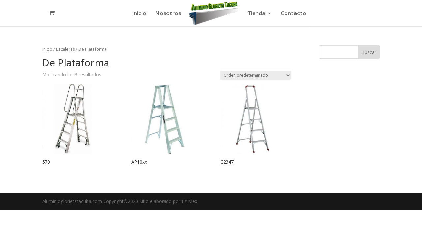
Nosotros (168, 14)
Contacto (293, 14)
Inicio (139, 14)
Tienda (256, 14)
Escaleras (65, 49)
